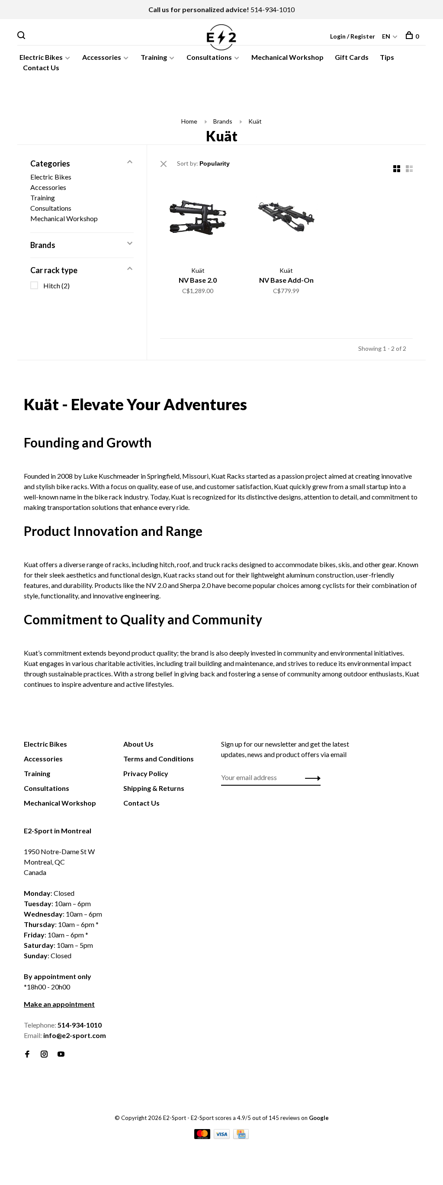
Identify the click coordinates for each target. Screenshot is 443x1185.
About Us (138, 744)
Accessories (101, 57)
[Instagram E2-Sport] (44, 1054)
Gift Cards (352, 57)
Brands (222, 121)
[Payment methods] (203, 1136)
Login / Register (352, 36)
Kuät (255, 121)
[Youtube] (61, 1054)
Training (154, 57)
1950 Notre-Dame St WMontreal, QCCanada (59, 861)
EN (386, 36)
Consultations (209, 57)
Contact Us (41, 67)
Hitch (56, 285)
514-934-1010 (272, 9)
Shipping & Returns (153, 788)
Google (319, 1117)
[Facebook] (27, 1054)
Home (189, 121)
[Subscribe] (310, 777)
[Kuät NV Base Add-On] (286, 218)
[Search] (22, 36)
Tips (387, 57)
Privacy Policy (145, 773)
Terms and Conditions (158, 758)
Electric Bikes (41, 57)
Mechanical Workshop (287, 57)
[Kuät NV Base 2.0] (198, 218)
